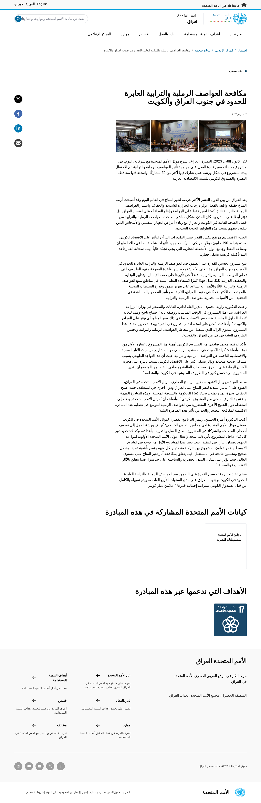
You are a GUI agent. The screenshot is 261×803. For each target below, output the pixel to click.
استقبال (242, 50)
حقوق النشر (114, 792)
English (42, 4)
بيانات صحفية (202, 50)
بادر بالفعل (123, 701)
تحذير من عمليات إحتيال (94, 792)
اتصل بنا (126, 792)
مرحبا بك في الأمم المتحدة (221, 6)
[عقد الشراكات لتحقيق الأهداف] (229, 620)
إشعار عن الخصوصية (69, 792)
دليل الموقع (51, 792)
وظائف (62, 725)
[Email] (18, 143)
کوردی (18, 4)
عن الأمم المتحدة (119, 675)
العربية (30, 4)
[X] (18, 99)
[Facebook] (18, 114)
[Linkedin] (18, 128)
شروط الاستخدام (35, 792)
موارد (126, 725)
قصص (62, 701)
